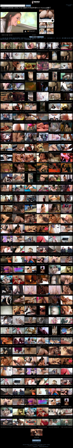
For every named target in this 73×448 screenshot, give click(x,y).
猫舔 (63, 38)
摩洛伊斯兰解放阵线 (16, 38)
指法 (7, 38)
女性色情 (22, 38)
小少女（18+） (58, 38)
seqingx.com (35, 446)
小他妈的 (38, 38)
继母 (72, 38)
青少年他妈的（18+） (7, 39)
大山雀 (3, 38)
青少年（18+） (26, 38)
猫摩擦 (65, 38)
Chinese (48, 444)
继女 (70, 38)
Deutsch (27, 444)
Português (35, 444)
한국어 (41, 444)
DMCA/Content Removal (43, 446)
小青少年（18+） (43, 38)
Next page (35, 440)
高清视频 (10, 38)
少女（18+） (21, 39)
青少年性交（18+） (15, 39)
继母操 (1, 39)
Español (31, 444)
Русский (24, 444)
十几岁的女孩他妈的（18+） (29, 39)
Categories (69, 5)
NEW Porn (38, 442)
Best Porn (34, 442)
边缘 (68, 38)
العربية (39, 444)
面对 (5, 38)
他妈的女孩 (34, 38)
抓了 (31, 38)
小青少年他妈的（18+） (51, 38)
